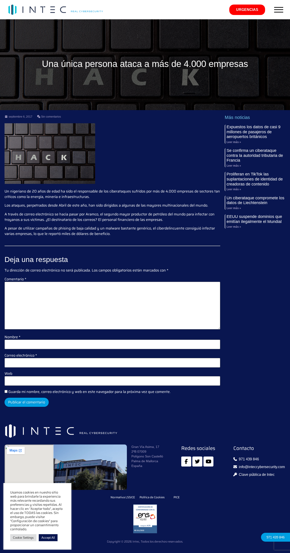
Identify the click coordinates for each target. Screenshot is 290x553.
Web (8, 373)
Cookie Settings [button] (23, 537)
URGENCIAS (247, 10)
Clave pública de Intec (257, 474)
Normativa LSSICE (123, 497)
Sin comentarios (50, 116)
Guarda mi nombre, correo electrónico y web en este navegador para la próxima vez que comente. (89, 392)
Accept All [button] (48, 537)
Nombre (12, 337)
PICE (177, 497)
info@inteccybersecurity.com (262, 467)
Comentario (15, 279)
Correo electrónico (21, 355)
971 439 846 (275, 537)
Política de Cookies (152, 497)
